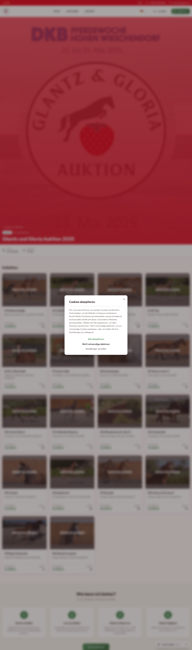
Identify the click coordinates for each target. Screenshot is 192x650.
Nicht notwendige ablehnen (96, 344)
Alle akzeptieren (96, 339)
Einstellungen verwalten (96, 349)
